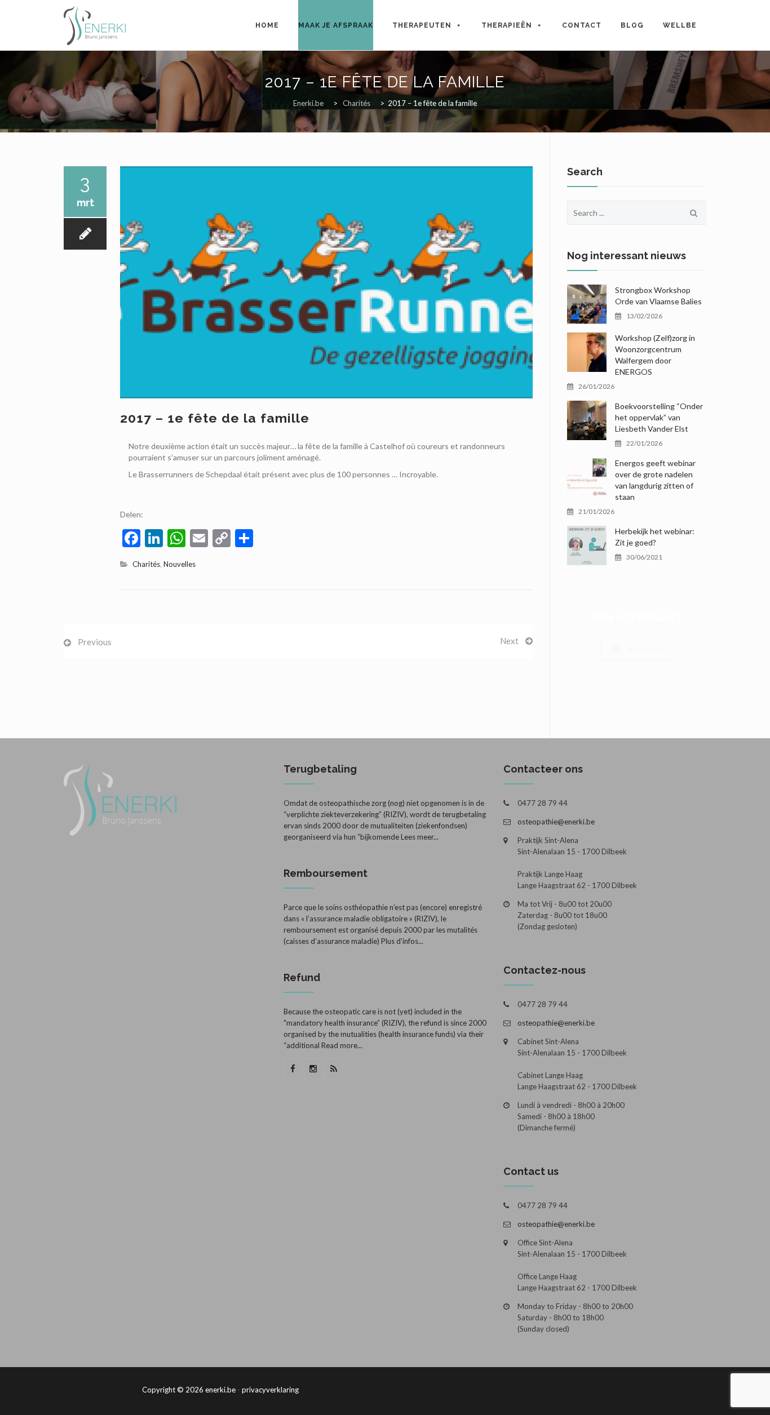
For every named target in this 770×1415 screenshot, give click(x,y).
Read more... (341, 1045)
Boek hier (644, 648)
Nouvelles (179, 564)
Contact (581, 25)
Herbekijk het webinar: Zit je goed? (654, 536)
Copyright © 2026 (172, 1389)
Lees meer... (420, 836)
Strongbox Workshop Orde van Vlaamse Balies (658, 295)
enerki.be (220, 1389)
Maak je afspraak (335, 25)
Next (509, 641)
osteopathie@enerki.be (556, 821)
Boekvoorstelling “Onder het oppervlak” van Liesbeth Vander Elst (659, 417)
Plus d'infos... (402, 941)
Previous (95, 642)
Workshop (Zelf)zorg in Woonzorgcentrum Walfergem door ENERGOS (655, 354)
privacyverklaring (270, 1389)
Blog (632, 25)
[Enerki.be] (95, 25)
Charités (146, 564)
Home (267, 25)
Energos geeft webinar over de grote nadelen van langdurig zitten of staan (655, 480)
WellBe (680, 25)
